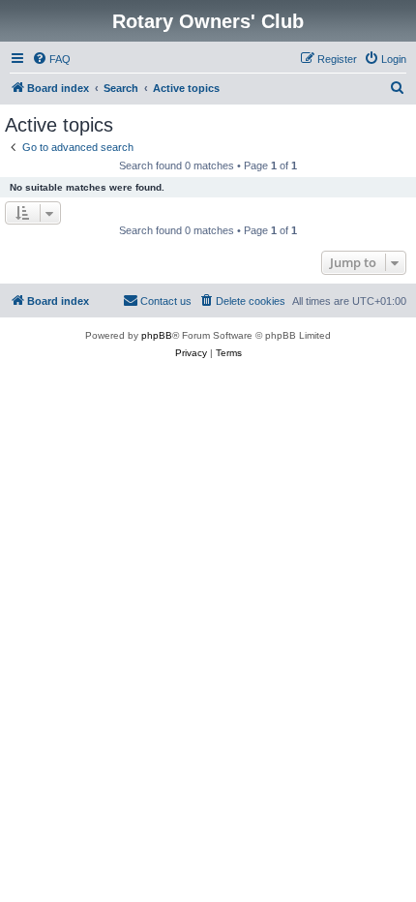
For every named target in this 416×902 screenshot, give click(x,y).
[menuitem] (51, 59)
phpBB (156, 335)
